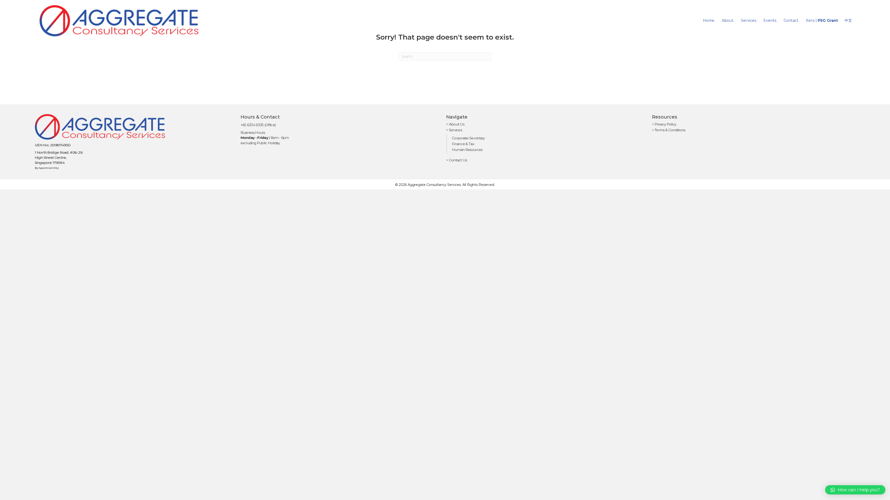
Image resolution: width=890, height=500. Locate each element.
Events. (770, 20)
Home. (709, 20)
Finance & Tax (463, 144)
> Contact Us (456, 160)
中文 (848, 20)
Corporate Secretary (468, 138)
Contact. (791, 20)
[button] (855, 489)
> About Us (455, 124)
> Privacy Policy (664, 124)
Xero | (822, 20)
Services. (749, 20)
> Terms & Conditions (668, 130)
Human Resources (467, 149)
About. (728, 20)
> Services (454, 130)
